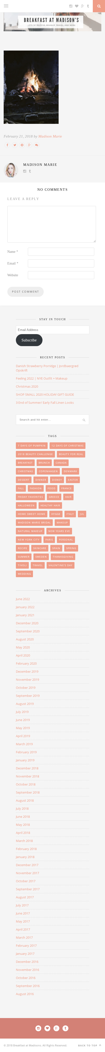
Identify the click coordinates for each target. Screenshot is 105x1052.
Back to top (88, 1045)
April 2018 (23, 832)
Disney (57, 479)
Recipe (22, 548)
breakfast (25, 462)
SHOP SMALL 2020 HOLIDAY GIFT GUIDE (45, 394)
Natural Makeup (30, 531)
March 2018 (24, 841)
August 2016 (25, 994)
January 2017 (25, 953)
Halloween (26, 505)
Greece (54, 497)
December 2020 (27, 623)
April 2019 (23, 736)
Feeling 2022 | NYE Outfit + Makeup (41, 378)
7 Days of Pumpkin (32, 445)
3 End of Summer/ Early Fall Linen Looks (45, 402)
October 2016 (25, 978)
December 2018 (27, 768)
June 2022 (23, 599)
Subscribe (29, 340)
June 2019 (23, 720)
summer (24, 556)
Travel (38, 565)
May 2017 (23, 921)
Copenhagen (48, 471)
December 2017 (27, 865)
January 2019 (25, 760)
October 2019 (25, 687)
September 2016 (28, 986)
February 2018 (26, 849)
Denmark (70, 471)
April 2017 (23, 929)
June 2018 (23, 816)
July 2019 (22, 712)
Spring (71, 548)
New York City (29, 539)
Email (12, 263)
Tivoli (22, 565)
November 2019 (27, 679)
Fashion (36, 488)
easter (73, 479)
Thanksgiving (63, 556)
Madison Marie (50, 136)
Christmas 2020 (27, 386)
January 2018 (25, 857)
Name (12, 252)
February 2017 (26, 945)
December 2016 (27, 961)
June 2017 (23, 913)
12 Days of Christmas (68, 445)
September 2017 (28, 889)
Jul (82, 514)
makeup (62, 522)
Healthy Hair (50, 505)
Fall (21, 488)
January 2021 (25, 615)
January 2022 (25, 607)
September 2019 (28, 695)
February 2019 (26, 752)
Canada (61, 462)
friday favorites (30, 497)
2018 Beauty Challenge (35, 454)
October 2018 (25, 784)
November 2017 (27, 873)
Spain (56, 548)
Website (12, 275)
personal (66, 539)
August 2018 (25, 800)
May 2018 (23, 824)
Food (51, 488)
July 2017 (22, 905)
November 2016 (27, 969)
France (66, 488)
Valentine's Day (61, 565)
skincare (39, 548)
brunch (44, 462)
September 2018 (28, 792)
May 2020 (23, 647)
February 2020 (26, 663)
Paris (49, 539)
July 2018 (22, 808)
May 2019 (23, 728)
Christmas (25, 471)
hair (68, 497)
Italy (70, 514)
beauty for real (71, 454)
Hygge (56, 514)
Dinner (40, 479)
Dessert (24, 479)
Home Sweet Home (31, 514)
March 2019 (24, 744)
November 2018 (27, 776)
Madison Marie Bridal (34, 522)
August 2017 (25, 897)
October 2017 (25, 881)
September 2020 (28, 631)
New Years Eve (59, 531)
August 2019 (25, 703)
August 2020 (25, 639)
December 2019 (27, 671)
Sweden (41, 556)
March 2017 (24, 937)
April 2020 (23, 655)
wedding (24, 573)
